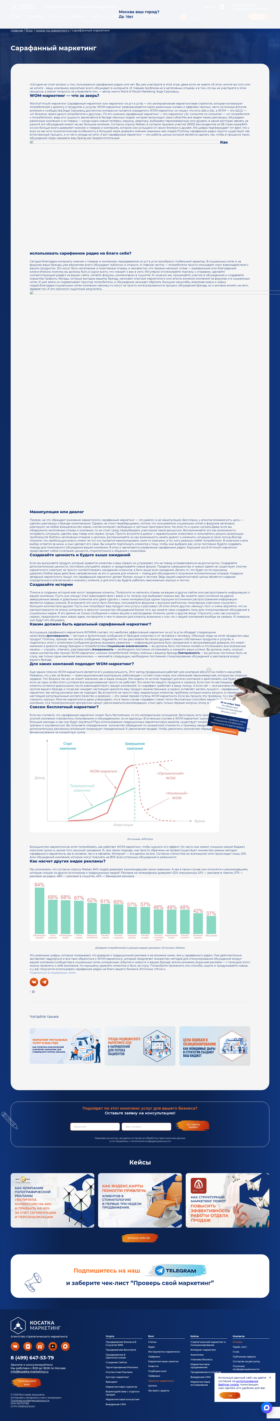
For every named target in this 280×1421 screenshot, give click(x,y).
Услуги (110, 1336)
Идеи (151, 1346)
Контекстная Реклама (119, 1372)
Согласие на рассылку (246, 1361)
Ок (230, 1395)
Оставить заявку (193, 1126)
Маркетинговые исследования (200, 1383)
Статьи (152, 1342)
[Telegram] (44, 982)
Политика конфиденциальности (30, 1400)
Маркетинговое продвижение (200, 1366)
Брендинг (112, 1381)
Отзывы (237, 1342)
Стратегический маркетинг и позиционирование (208, 1343)
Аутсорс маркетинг (117, 1377)
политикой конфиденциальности (151, 1141)
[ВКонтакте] (34, 982)
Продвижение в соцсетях (205, 1372)
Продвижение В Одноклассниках (116, 1356)
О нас (236, 1351)
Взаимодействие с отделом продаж (123, 1393)
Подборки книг (157, 1371)
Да (121, 16)
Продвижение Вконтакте (121, 1349)
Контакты (239, 1336)
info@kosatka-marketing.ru (29, 1371)
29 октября (228, 717)
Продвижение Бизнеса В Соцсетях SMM (121, 1343)
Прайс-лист (240, 1346)
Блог (151, 1336)
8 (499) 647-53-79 (32, 1358)
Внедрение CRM (116, 1404)
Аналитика (196, 1354)
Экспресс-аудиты (158, 1390)
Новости (153, 1366)
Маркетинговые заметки (163, 1361)
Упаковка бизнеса (201, 1359)
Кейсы (194, 1336)
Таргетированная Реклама (122, 1367)
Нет (129, 16)
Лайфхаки (154, 1356)
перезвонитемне (27, 1383)
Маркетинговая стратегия (121, 1386)
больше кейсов (139, 1238)
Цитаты (152, 1385)
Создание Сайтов (116, 1362)
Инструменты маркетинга (164, 1351)
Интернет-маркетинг (203, 1349)
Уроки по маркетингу (161, 1380)
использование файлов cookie (238, 1382)
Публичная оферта (244, 1356)
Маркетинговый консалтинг (123, 1399)
